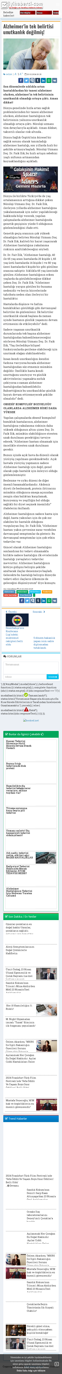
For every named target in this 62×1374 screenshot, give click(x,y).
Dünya (39, 12)
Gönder (51, 676)
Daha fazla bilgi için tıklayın (31, 1370)
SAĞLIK (8, 74)
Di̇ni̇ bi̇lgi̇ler (25, 12)
